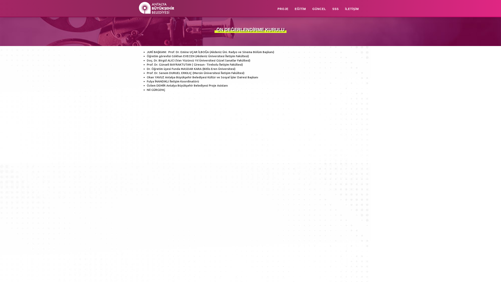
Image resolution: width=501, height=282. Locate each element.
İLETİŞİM (352, 9)
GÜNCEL (319, 9)
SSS (335, 9)
